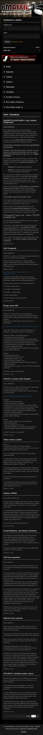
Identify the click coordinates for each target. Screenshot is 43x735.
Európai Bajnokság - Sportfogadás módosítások (20, 531)
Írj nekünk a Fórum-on (13, 97)
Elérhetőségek (10, 87)
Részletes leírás (32, 729)
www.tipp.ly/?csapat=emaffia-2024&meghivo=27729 (18, 396)
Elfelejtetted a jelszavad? (17, 41)
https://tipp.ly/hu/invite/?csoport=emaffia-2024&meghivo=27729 (21, 326)
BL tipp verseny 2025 (11, 305)
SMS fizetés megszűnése (12, 557)
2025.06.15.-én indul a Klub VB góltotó (17, 379)
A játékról (9, 77)
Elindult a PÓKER (10, 493)
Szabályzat (9, 82)
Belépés (7, 42)
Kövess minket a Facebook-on (15, 102)
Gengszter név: (8, 24)
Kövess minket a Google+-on (14, 107)
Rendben (24, 732)
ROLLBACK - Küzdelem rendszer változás (18, 673)
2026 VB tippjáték (10, 248)
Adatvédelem (10, 92)
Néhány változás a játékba (13, 440)
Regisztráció (9, 72)
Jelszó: (5, 32)
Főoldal (8, 67)
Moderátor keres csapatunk (13, 618)
